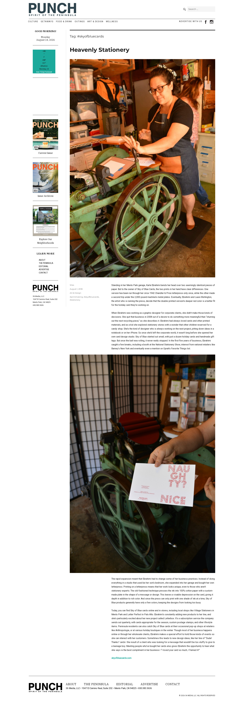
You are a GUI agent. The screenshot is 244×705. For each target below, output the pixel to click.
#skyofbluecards (91, 297)
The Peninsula (46, 263)
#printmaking (76, 297)
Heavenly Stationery (99, 49)
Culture (33, 21)
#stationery (75, 300)
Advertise (44, 269)
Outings (80, 21)
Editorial (43, 266)
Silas (72, 285)
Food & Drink (64, 21)
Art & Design (95, 21)
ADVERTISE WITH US (190, 21)
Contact (43, 273)
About (42, 260)
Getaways (47, 21)
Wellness (112, 21)
